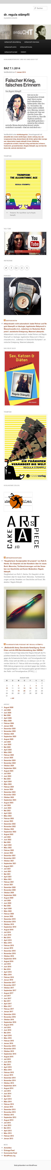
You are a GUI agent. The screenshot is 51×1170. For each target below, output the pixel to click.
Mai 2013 (7, 1128)
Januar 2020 (8, 916)
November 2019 (10, 921)
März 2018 (8, 974)
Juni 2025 (7, 744)
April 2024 (8, 781)
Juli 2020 (7, 900)
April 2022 (8, 845)
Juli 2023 (7, 805)
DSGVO (23, 52)
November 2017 (10, 985)
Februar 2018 (9, 977)
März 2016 (8, 1038)
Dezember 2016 (9, 1014)
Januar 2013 (8, 1138)
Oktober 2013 (9, 1114)
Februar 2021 (9, 882)
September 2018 (10, 958)
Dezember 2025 (9, 728)
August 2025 (8, 739)
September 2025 (10, 736)
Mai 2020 (7, 905)
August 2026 (8, 707)
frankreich (7, 146)
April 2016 (8, 1035)
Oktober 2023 (9, 797)
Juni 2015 (7, 1062)
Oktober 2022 (9, 829)
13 (24, 688)
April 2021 (8, 876)
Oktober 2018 (9, 956)
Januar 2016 (8, 1043)
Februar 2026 (9, 723)
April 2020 (8, 908)
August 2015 (8, 1056)
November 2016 (10, 1017)
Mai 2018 (7, 969)
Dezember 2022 (9, 824)
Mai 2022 (7, 842)
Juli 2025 (7, 742)
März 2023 (8, 816)
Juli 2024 (7, 773)
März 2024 (8, 784)
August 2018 (8, 961)
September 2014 (10, 1085)
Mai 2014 (7, 1096)
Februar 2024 (9, 787)
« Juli (12, 698)
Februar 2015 (9, 1072)
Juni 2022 (7, 839)
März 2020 (8, 911)
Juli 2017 (7, 995)
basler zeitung (33, 137)
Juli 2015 (7, 1059)
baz (39, 137)
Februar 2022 (9, 850)
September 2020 (10, 895)
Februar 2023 (9, 818)
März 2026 (8, 720)
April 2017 (8, 1003)
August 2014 (8, 1088)
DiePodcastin (11, 321)
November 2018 (10, 953)
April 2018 (8, 972)
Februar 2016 (9, 1040)
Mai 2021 (7, 874)
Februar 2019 (9, 945)
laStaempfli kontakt (10, 52)
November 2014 (10, 1080)
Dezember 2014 (9, 1077)
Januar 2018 (8, 980)
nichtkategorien (22, 134)
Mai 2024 (7, 778)
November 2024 (10, 763)
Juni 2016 (7, 1030)
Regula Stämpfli (29, 146)
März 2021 (8, 879)
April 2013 (8, 1130)
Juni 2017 (7, 998)
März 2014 (8, 1101)
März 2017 (8, 1006)
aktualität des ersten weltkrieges (15, 137)
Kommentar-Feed (10, 1153)
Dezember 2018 (9, 951)
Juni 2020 (7, 903)
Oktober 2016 (9, 1019)
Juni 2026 (7, 712)
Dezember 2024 (9, 760)
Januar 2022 (8, 853)
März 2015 (8, 1069)
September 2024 (10, 768)
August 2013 (8, 1120)
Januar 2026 (8, 726)
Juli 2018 (7, 964)
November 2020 (10, 890)
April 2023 (8, 813)
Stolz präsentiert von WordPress (25, 1165)
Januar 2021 (8, 884)
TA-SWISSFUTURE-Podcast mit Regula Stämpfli (24, 644)
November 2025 (10, 731)
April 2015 (8, 1067)
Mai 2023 (7, 810)
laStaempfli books (26, 47)
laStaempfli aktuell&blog (12, 42)
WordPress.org (9, 1155)
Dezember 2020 (9, 887)
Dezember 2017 (9, 982)
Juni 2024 (7, 776)
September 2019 (10, 927)
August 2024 (8, 771)
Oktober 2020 (9, 892)
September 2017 (10, 990)
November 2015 (10, 1048)
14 (30, 688)
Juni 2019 (7, 935)
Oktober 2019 (9, 924)
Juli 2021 (7, 869)
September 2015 (10, 1054)
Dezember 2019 (9, 919)
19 (18, 691)
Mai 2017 (7, 1001)
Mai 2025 (7, 747)
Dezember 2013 (9, 1109)
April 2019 (8, 940)
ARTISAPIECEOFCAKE (14, 558)
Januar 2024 (8, 789)
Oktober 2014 (9, 1083)
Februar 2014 (9, 1104)
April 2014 (8, 1099)
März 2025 (8, 752)
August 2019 (8, 929)
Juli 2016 (7, 1027)
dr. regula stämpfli (17, 14)
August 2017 (8, 993)
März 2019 (8, 943)
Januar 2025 (8, 757)
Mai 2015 (7, 1064)
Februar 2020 (9, 913)
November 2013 (10, 1112)
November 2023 (10, 794)
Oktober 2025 (9, 734)
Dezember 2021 (9, 855)
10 (7, 688)
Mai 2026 (7, 715)
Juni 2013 (7, 1125)
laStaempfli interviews (31, 42)
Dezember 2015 (9, 1046)
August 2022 (8, 834)
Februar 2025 (9, 755)
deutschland (21, 139)
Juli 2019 (7, 932)
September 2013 (10, 1117)
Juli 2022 (7, 837)
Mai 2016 (7, 1032)
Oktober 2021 (9, 861)
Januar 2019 (8, 948)
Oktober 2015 (9, 1051)
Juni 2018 (7, 966)
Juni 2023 (7, 808)
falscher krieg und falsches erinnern (32, 143)
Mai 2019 (7, 937)
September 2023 (10, 800)
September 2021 (10, 863)
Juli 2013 (7, 1122)
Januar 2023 (8, 821)
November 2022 (10, 826)
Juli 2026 (7, 710)
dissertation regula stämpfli (16, 141)
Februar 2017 (9, 1009)
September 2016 (10, 1022)
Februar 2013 (9, 1136)
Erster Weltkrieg (33, 141)
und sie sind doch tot (18, 148)
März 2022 (8, 847)
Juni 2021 (7, 871)
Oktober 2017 (9, 987)
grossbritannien (17, 146)
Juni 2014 (7, 1093)
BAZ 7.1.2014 (12, 68)
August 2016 (8, 1025)
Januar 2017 (8, 1011)
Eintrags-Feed (9, 1150)
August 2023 (8, 802)
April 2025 (8, 749)
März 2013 (8, 1133)
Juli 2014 (7, 1091)
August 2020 (8, 898)
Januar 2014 (8, 1107)
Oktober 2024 (9, 765)
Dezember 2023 (9, 792)
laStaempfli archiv (10, 47)
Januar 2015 (8, 1075)
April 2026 (8, 718)
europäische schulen (11, 143)
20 (24, 691)
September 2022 (10, 831)
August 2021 (8, 866)
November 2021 (10, 858)
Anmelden (8, 1147)
